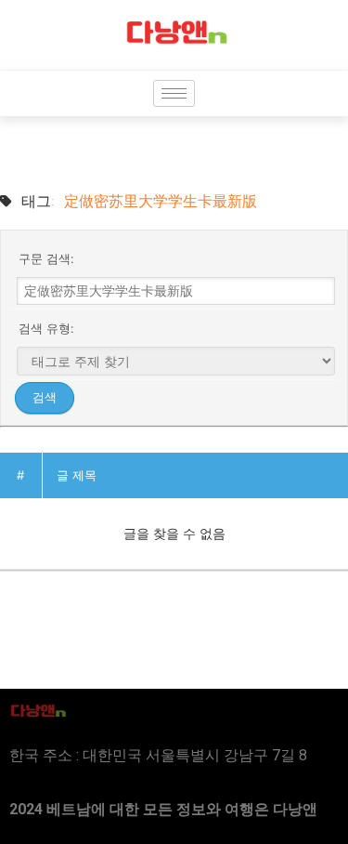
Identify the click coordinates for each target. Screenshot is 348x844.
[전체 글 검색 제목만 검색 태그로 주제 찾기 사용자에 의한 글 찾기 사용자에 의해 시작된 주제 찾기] (176, 361)
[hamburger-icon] (174, 93)
